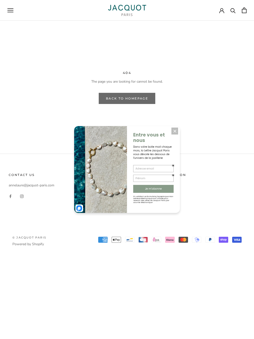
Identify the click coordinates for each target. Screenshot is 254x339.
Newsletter (141, 209)
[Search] (233, 10)
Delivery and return (148, 185)
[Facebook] (10, 196)
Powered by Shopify (28, 244)
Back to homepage (127, 98)
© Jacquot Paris (29, 237)
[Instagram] (22, 196)
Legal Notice (142, 201)
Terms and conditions (149, 193)
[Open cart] (244, 10)
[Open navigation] (10, 10)
